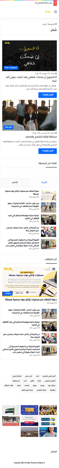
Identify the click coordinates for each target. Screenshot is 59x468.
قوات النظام (9, 386)
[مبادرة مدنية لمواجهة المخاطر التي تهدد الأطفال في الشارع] (48, 219)
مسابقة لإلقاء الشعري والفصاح (41, 137)
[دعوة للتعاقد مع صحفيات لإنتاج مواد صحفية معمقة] (48, 195)
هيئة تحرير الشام (27, 390)
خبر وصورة (16, 381)
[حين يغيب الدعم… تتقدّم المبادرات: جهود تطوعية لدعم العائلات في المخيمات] (48, 207)
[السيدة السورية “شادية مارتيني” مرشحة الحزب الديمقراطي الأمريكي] (48, 432)
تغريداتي (54, 452)
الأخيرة (44, 183)
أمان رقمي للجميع (49, 376)
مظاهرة (52, 390)
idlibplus (40, 463)
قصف (19, 386)
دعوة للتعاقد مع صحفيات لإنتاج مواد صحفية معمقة (31, 300)
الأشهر (15, 183)
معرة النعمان (41, 390)
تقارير (32, 381)
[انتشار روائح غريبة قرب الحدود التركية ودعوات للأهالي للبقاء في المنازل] (29, 432)
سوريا (35, 386)
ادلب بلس (28, 376)
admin (53, 133)
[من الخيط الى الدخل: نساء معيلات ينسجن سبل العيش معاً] (48, 232)
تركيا (39, 381)
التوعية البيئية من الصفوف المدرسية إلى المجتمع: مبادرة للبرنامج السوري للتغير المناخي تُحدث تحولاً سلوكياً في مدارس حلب (22, 243)
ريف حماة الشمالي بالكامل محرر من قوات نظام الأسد (31, 3)
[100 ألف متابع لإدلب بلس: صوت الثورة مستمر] (29, 410)
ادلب (37, 376)
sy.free (53, 74)
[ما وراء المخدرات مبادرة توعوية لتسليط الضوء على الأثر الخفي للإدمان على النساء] (29, 421)
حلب (25, 381)
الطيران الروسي (50, 381)
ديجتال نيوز (51, 386)
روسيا (42, 386)
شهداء (27, 386)
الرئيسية (51, 24)
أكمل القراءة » (47, 95)
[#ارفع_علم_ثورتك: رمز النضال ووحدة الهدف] (11, 410)
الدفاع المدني (16, 376)
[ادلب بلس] (48, 12)
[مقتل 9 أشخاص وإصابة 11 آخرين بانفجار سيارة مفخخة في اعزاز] (11, 421)
